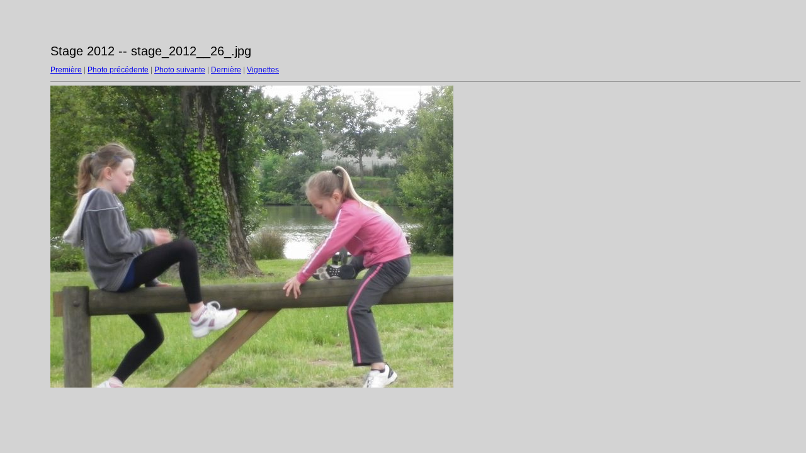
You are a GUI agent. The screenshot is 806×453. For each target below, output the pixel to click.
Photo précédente (118, 69)
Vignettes (263, 69)
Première (66, 69)
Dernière (226, 69)
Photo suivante (179, 69)
